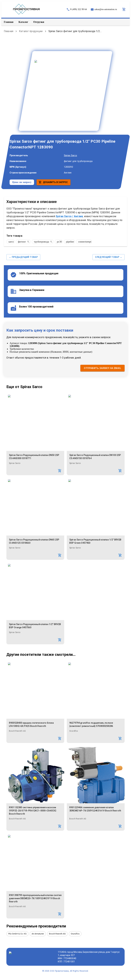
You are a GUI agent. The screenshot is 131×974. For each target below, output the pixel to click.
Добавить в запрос (55, 182)
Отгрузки (38, 22)
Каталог (23, 22)
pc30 (59, 241)
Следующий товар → (108, 257)
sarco (11, 241)
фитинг (22, 241)
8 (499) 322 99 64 (78, 9)
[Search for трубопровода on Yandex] (51, 241)
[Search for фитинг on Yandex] (28, 241)
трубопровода (41, 241)
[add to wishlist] (60, 471)
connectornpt (84, 241)
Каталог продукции (31, 31)
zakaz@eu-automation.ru (105, 9)
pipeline (70, 241)
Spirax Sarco (70, 155)
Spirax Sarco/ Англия (69, 216)
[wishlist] (124, 9)
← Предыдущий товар (23, 257)
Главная (8, 22)
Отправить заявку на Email (102, 368)
